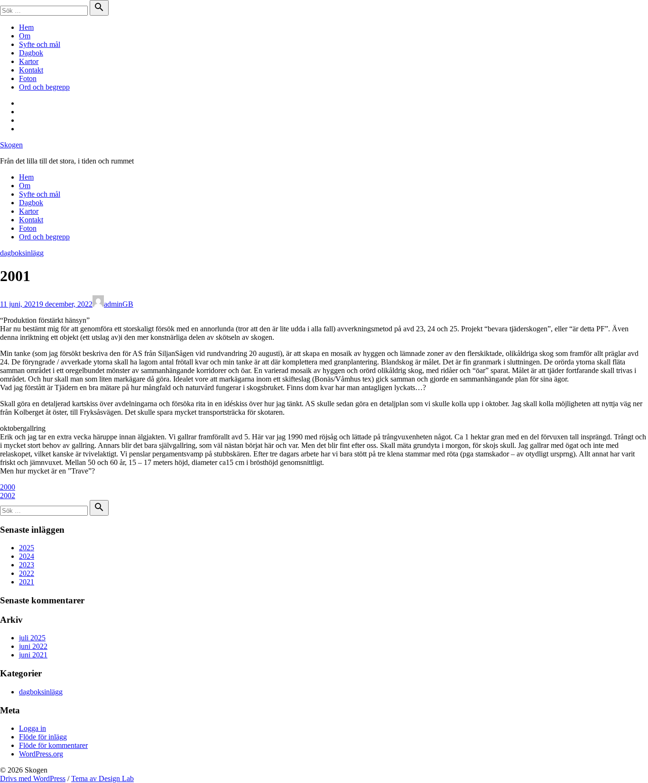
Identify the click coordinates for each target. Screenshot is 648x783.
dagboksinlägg (22, 253)
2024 (26, 556)
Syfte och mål (39, 44)
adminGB (118, 304)
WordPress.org (41, 754)
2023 (26, 565)
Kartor (28, 61)
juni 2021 (33, 655)
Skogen (11, 145)
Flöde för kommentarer (53, 745)
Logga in (32, 728)
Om (24, 36)
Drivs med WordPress (32, 778)
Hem (26, 27)
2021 (26, 582)
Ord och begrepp (44, 87)
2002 (7, 496)
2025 (26, 548)
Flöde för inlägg (43, 737)
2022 (26, 573)
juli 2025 (32, 638)
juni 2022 (33, 646)
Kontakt (31, 70)
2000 (7, 487)
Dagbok (31, 53)
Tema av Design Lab (102, 778)
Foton (28, 78)
